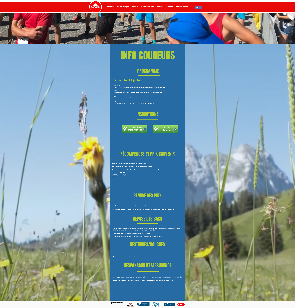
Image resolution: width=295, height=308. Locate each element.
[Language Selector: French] (198, 7)
